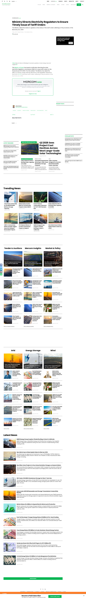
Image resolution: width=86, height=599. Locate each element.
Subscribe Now (55, 596)
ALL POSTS (33, 114)
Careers (42, 591)
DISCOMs (14, 110)
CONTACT (82, 1)
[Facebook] (2, 1)
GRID (44, 4)
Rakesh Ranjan (21, 32)
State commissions (40, 110)
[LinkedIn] (9, 1)
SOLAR (39, 4)
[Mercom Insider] (54, 1)
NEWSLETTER (71, 1)
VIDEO (67, 4)
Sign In (39, 91)
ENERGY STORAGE (51, 4)
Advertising (22, 591)
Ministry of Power (19, 67)
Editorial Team (30, 591)
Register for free (33, 93)
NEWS (48, 1)
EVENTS (65, 1)
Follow (13, 63)
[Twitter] (7, 1)
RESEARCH (60, 1)
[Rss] (4, 1)
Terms (64, 591)
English (13, 1)
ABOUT (77, 1)
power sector (33, 110)
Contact (37, 591)
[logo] (6, 4)
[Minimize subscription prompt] (84, 596)
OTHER (62, 4)
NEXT (51, 114)
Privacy (59, 591)
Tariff (46, 110)
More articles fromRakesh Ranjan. (22, 107)
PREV (14, 114)
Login (79, 4)
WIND (58, 4)
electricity (19, 110)
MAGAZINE (73, 4)
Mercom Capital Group (51, 591)
